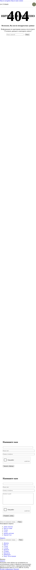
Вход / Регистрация (10, 556)
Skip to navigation (5, 1)
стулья (6, 530)
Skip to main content (17, 1)
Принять (16, 569)
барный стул (8, 535)
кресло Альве (8, 528)
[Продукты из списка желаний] (27, 4)
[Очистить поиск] (24, 34)
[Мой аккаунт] (24, 4)
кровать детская (9, 533)
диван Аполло (8, 526)
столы (5, 531)
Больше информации (7, 569)
